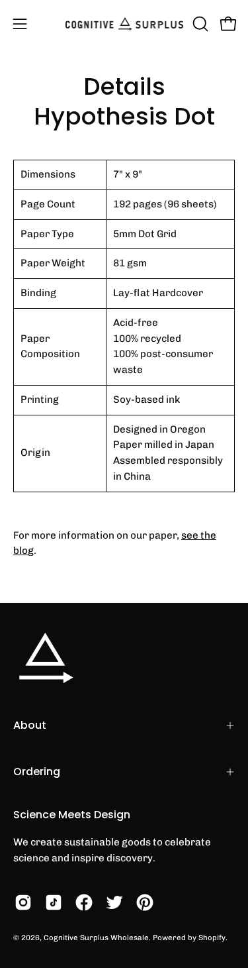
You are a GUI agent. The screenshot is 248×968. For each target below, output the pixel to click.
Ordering (36, 771)
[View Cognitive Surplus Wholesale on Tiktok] (53, 902)
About (29, 725)
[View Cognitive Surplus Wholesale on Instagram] (23, 902)
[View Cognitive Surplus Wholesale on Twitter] (114, 902)
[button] (199, 24)
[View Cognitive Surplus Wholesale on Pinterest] (145, 902)
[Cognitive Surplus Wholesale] (124, 24)
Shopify (212, 937)
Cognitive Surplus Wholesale (96, 937)
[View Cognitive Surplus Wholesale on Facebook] (84, 902)
